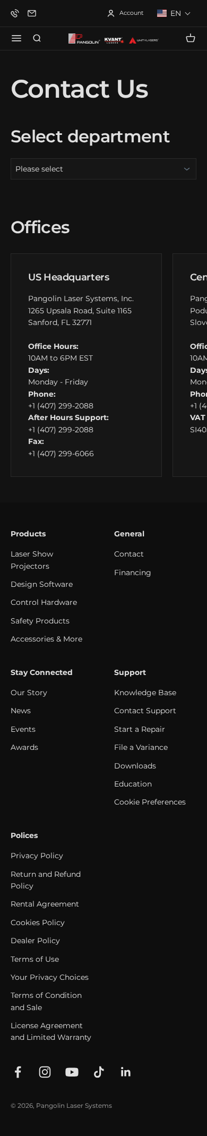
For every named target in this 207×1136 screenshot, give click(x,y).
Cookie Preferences (150, 802)
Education (133, 784)
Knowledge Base (145, 692)
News (21, 710)
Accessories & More (46, 639)
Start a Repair (139, 729)
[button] (174, 13)
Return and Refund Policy (46, 880)
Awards (24, 747)
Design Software (42, 584)
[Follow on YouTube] (72, 1072)
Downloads (135, 766)
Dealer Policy (35, 940)
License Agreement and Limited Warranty (51, 1031)
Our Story (29, 692)
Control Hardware (44, 602)
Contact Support (145, 710)
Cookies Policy (38, 922)
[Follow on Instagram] (45, 1072)
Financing (132, 572)
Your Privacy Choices (50, 977)
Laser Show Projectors (32, 559)
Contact (129, 554)
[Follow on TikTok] (99, 1072)
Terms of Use (35, 959)
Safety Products (40, 621)
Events (23, 729)
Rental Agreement (45, 904)
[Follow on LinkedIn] (126, 1072)
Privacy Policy (37, 855)
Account (125, 13)
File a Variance (141, 747)
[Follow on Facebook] (18, 1072)
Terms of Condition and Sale (46, 1001)
